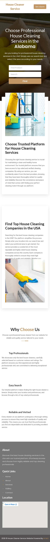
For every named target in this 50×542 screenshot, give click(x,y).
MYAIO (46, 538)
